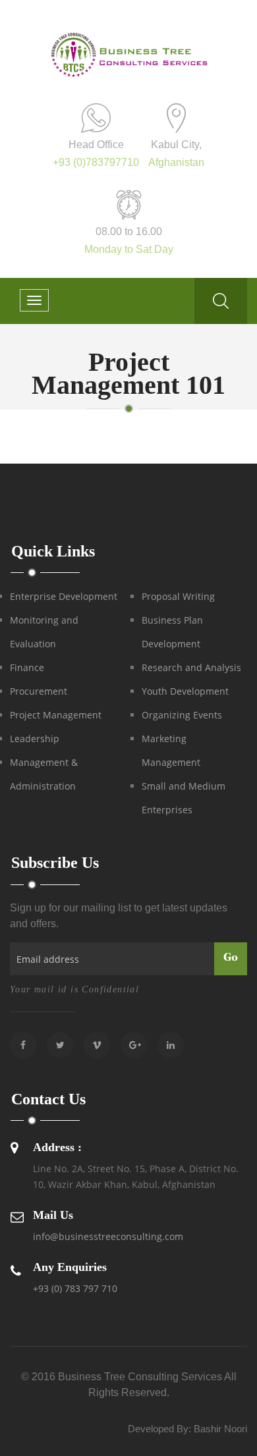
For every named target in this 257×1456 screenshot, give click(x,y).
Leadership (34, 738)
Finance (27, 667)
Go (230, 958)
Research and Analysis (191, 667)
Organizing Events (182, 715)
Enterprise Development (63, 596)
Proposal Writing (178, 596)
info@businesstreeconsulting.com (108, 1236)
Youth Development (185, 691)
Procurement (38, 691)
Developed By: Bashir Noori (187, 1428)
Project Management (55, 715)
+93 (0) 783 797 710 (75, 1288)
